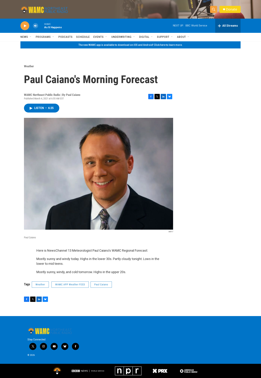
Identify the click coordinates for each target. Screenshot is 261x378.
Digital (144, 36)
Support (163, 36)
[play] (25, 26)
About (181, 36)
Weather (29, 66)
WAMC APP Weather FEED (70, 284)
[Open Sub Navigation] (30, 36)
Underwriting (121, 36)
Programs (43, 36)
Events (98, 36)
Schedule (83, 36)
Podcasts (65, 36)
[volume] (35, 26)
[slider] (41, 26)
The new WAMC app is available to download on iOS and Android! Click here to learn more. (130, 44)
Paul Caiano (101, 284)
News (24, 36)
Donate (231, 9)
